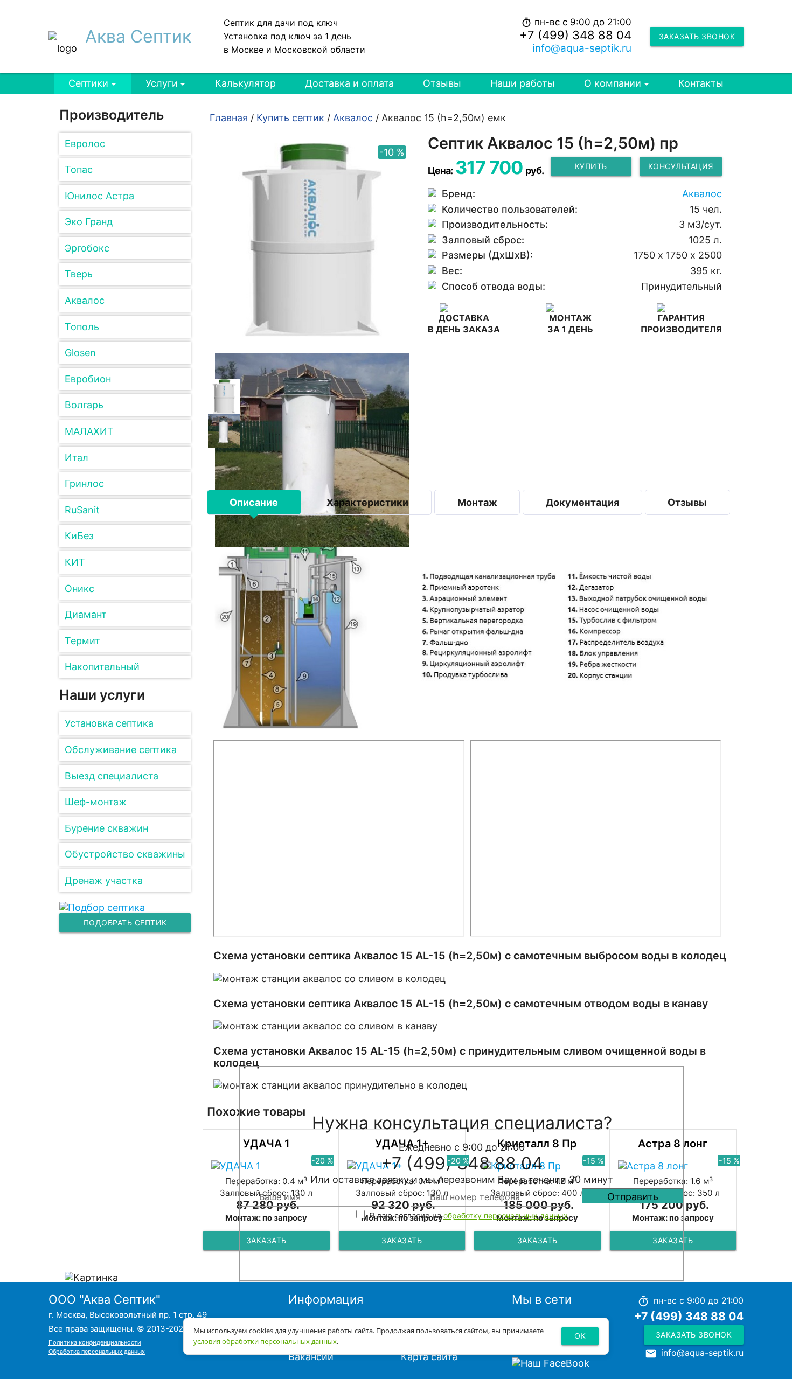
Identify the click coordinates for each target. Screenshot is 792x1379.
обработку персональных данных (505, 1215)
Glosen (80, 352)
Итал (76, 457)
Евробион (88, 379)
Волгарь (84, 404)
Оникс (79, 588)
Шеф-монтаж (96, 801)
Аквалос (85, 300)
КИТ (75, 562)
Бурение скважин (106, 828)
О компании (612, 83)
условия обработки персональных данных (265, 1341)
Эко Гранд (89, 221)
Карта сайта (429, 1356)
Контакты (701, 83)
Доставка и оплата (349, 83)
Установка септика (109, 723)
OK (580, 1336)
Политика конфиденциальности (94, 1342)
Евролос (85, 143)
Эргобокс (87, 248)
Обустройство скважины (125, 854)
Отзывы (442, 83)
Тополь (82, 326)
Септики (88, 83)
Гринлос (84, 483)
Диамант (86, 614)
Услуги (161, 83)
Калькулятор (245, 83)
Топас (79, 169)
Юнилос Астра (99, 195)
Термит (82, 640)
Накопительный (102, 666)
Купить (591, 166)
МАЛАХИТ (89, 431)
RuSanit (82, 510)
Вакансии (311, 1356)
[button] (224, 395)
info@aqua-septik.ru (581, 48)
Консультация (680, 166)
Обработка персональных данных (96, 1351)
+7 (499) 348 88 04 (575, 35)
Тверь (79, 274)
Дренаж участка (104, 880)
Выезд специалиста (111, 776)
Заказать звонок (697, 36)
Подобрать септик (125, 922)
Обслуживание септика (121, 749)
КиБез (79, 535)
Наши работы (522, 83)
